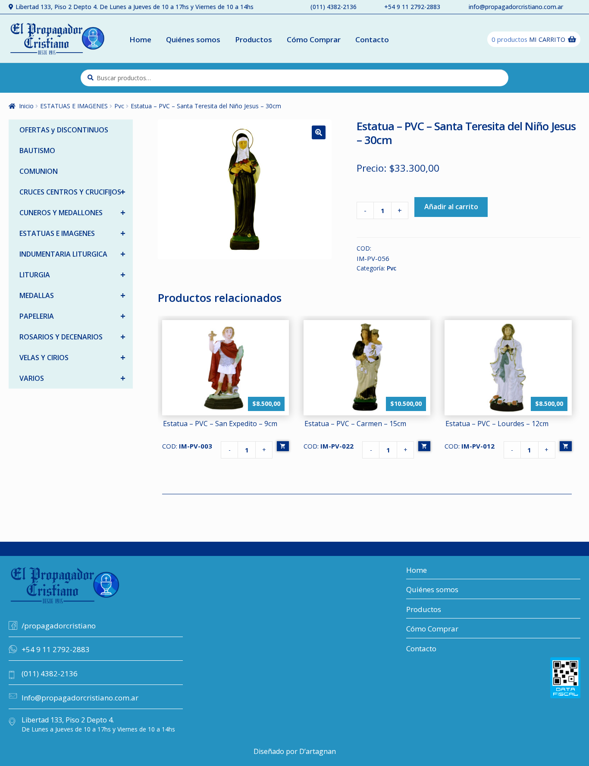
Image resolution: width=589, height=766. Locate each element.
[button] (319, 132)
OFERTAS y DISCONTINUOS (63, 130)
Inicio (26, 106)
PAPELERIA (72, 316)
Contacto (372, 39)
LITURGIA (72, 274)
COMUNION (38, 171)
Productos (253, 39)
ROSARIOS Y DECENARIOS (72, 336)
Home (140, 39)
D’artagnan (317, 751)
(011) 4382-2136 (333, 7)
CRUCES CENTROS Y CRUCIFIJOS (72, 192)
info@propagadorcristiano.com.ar (516, 7)
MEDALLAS (72, 295)
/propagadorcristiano (59, 626)
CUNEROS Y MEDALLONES (72, 212)
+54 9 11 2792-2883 (412, 7)
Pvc (119, 106)
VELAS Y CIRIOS (72, 357)
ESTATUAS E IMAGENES (74, 106)
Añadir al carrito (451, 206)
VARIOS (72, 378)
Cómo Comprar (314, 39)
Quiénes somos (193, 39)
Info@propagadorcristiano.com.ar (80, 698)
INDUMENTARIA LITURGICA (72, 254)
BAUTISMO (37, 150)
